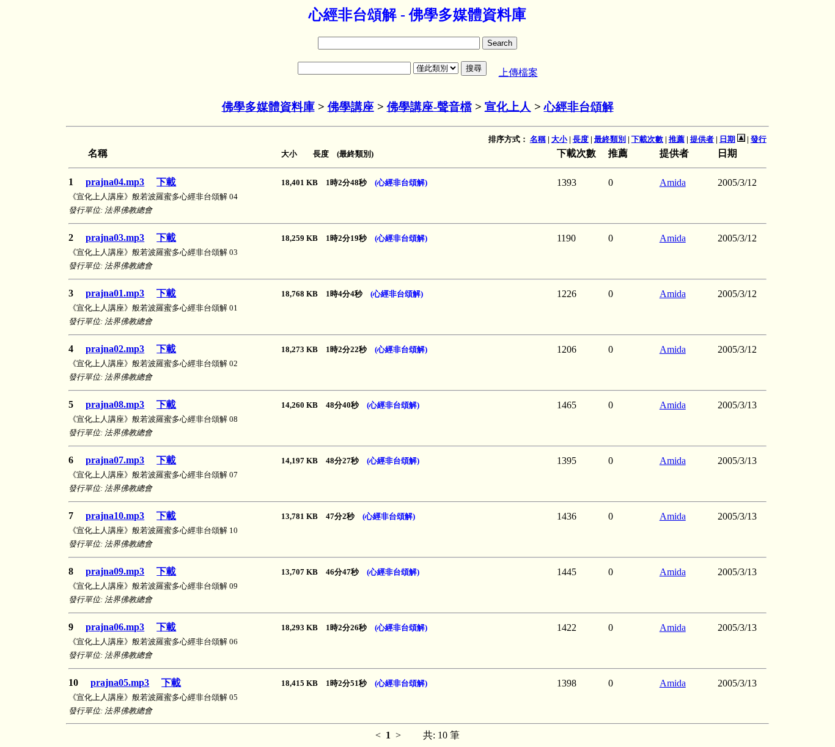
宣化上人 (508, 106)
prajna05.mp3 (119, 682)
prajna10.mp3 (115, 515)
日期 (727, 139)
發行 (759, 139)
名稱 (538, 139)
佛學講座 (351, 106)
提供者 (702, 139)
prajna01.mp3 (115, 293)
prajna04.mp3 (115, 182)
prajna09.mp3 (115, 571)
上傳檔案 (518, 72)
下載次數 (647, 139)
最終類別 (610, 139)
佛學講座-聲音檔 (429, 106)
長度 (581, 139)
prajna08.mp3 (115, 404)
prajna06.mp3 (115, 627)
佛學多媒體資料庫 (268, 106)
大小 (559, 139)
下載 (166, 182)
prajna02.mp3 (115, 349)
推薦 (677, 139)
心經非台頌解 (579, 106)
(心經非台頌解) (401, 182)
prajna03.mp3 (115, 237)
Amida (673, 182)
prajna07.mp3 (115, 460)
